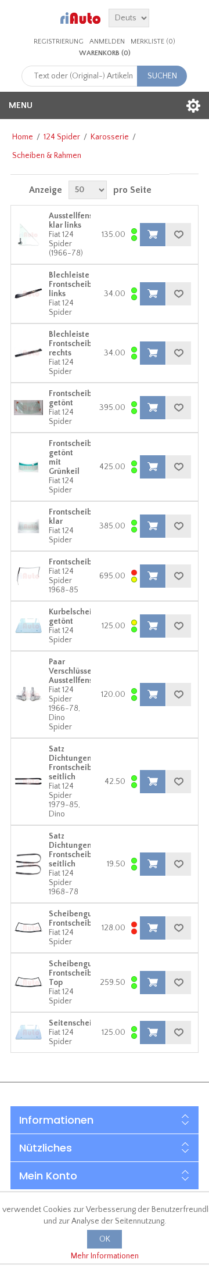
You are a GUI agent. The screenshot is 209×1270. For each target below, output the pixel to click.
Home (22, 137)
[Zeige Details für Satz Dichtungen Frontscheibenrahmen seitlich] (28, 781)
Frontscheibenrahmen (89, 562)
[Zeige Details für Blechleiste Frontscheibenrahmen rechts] (28, 353)
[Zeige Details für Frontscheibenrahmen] (28, 576)
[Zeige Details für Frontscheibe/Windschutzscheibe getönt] (28, 407)
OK (104, 1239)
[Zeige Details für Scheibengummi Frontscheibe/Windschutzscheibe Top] (28, 982)
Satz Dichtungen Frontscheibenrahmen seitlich (89, 763)
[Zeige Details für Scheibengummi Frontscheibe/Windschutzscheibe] (28, 928)
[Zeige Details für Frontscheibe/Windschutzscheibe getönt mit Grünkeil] (28, 467)
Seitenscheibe (75, 1023)
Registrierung (59, 41)
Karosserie (110, 137)
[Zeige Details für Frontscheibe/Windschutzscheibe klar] (28, 526)
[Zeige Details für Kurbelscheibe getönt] (28, 626)
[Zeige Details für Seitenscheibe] (28, 1032)
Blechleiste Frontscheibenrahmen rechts (89, 344)
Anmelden (107, 41)
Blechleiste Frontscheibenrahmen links (89, 284)
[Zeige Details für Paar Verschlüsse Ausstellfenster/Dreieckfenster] (28, 694)
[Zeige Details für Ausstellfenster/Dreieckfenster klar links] (28, 234)
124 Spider (62, 137)
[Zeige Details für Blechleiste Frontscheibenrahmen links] (28, 293)
